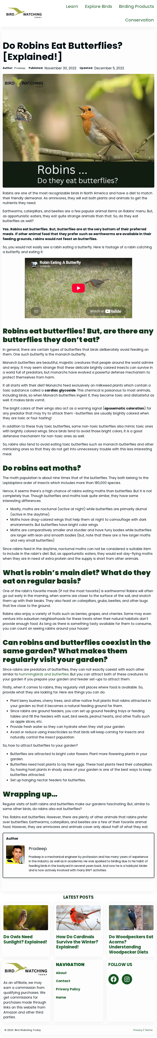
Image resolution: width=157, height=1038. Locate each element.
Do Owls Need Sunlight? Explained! (25, 939)
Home (61, 997)
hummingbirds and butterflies (44, 674)
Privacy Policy (68, 989)
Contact (63, 981)
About (61, 973)
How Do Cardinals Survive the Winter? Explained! (77, 942)
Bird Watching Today (28, 1030)
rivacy (138, 1030)
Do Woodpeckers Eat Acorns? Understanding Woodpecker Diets (131, 944)
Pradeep (38, 849)
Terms (149, 1030)
